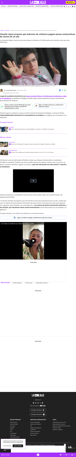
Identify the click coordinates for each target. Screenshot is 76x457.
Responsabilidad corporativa (59, 424)
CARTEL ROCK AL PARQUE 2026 (26, 6)
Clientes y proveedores (35, 431)
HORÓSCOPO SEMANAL (12, 6)
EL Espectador (13, 433)
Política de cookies (57, 427)
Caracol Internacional (15, 437)
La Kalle (2, 30)
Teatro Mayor (13, 435)
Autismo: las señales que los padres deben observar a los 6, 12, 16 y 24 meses (32, 152)
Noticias (7, 30)
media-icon (38, 454)
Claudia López (29, 282)
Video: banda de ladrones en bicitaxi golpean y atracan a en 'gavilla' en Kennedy (32, 129)
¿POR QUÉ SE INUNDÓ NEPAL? (42, 6)
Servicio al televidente (35, 422)
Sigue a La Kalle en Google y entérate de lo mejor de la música (34, 217)
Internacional (12, 142)
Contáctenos (33, 429)
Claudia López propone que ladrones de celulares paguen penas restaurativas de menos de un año (33, 30)
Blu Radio (12, 427)
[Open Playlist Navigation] (74, 455)
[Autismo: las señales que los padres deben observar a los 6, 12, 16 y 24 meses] (4, 152)
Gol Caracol (12, 426)
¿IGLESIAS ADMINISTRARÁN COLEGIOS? (59, 6)
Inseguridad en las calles (41, 282)
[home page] (38, 2)
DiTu (11, 431)
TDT (31, 426)
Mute (61, 455)
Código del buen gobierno (35, 427)
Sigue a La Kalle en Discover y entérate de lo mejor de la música (51, 105)
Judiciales (11, 127)
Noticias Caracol (13, 422)
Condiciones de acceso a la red (59, 422)
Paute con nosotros (34, 433)
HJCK (11, 429)
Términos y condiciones (58, 429)
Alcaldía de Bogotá (17, 282)
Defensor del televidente (35, 424)
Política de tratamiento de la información (61, 426)
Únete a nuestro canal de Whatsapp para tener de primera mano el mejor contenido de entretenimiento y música (18, 106)
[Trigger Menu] (2, 2)
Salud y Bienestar (13, 150)
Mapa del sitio (33, 435)
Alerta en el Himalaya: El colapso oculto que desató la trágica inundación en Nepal (33, 144)
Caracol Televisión (14, 424)
